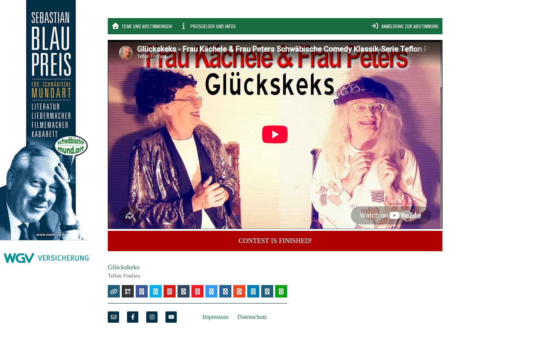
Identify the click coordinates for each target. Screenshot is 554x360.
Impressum (215, 317)
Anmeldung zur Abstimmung (409, 26)
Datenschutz (252, 317)
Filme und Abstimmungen (146, 26)
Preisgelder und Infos (212, 26)
